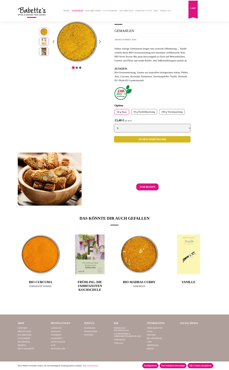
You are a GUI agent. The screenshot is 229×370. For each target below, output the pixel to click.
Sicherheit (56, 338)
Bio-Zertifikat (154, 338)
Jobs (149, 342)
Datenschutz (58, 342)
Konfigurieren (150, 365)
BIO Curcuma (40, 282)
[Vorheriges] (54, 41)
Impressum (152, 345)
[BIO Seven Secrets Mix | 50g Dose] (77, 42)
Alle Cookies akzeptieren (200, 365)
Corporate (119, 340)
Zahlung (56, 331)
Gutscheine (24, 338)
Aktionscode (58, 349)
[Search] (202, 11)
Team (150, 331)
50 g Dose (122, 112)
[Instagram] (190, 329)
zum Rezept (147, 187)
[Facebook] (183, 329)
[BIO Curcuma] (40, 254)
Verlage (118, 343)
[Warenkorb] (193, 10)
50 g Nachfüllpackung (144, 111)
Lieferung (56, 328)
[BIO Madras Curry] (139, 254)
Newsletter (90, 331)
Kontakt (89, 335)
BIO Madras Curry (139, 282)
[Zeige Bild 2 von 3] (77, 68)
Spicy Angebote (26, 349)
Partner (151, 335)
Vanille (188, 282)
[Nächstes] (100, 41)
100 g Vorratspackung (171, 111)
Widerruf (56, 335)
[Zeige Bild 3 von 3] (80, 68)
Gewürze (22, 328)
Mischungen (24, 331)
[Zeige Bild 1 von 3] (73, 68)
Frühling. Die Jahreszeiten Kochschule (90, 285)
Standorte (90, 328)
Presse (150, 349)
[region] (70, 41)
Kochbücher (25, 335)
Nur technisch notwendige (173, 365)
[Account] (209, 11)
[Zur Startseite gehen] (32, 12)
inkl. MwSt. (128, 121)
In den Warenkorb (152, 139)
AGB (53, 345)
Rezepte (22, 345)
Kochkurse (24, 342)
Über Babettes (155, 328)
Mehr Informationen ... (91, 366)
